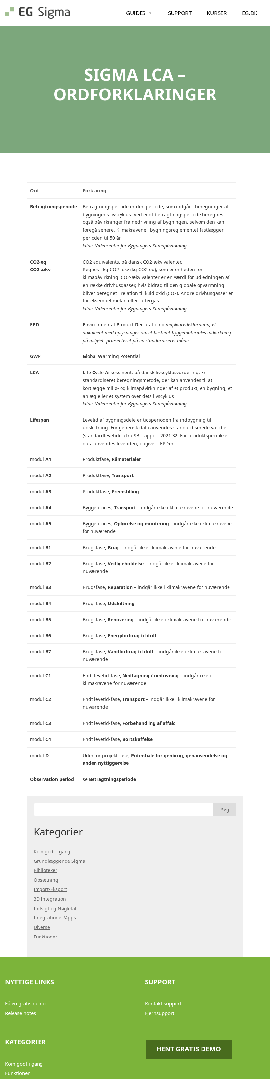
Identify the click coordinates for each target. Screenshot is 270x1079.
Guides (135, 13)
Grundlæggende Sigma (59, 861)
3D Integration (50, 899)
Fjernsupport (159, 1013)
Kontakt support (163, 1003)
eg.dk (249, 13)
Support (180, 13)
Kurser (217, 13)
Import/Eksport (50, 889)
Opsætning (46, 880)
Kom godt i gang (52, 851)
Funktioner (45, 937)
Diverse (42, 927)
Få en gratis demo (25, 1003)
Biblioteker (45, 870)
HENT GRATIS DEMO (188, 1048)
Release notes (20, 1013)
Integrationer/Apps (55, 917)
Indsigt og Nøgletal (55, 908)
